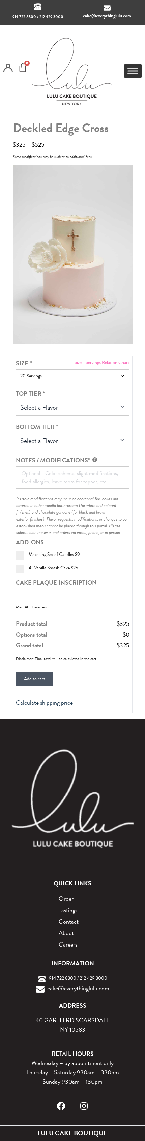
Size (24, 363)
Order (66, 898)
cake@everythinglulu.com (107, 16)
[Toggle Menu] (132, 71)
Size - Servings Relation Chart (102, 362)
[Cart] (22, 67)
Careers (68, 944)
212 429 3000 (51, 17)
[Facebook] (61, 1106)
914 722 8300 (24, 17)
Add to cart (34, 678)
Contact (69, 921)
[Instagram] (84, 1106)
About (66, 932)
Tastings (68, 910)
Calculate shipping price (44, 702)
